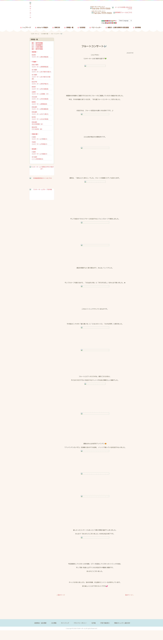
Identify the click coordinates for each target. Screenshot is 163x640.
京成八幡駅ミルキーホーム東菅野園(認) (40, 66)
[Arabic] (102, 20)
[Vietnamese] (116, 23)
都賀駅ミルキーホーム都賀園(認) (39, 103)
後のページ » (129, 595)
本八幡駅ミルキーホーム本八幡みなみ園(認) (41, 77)
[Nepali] (104, 23)
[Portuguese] (105, 23)
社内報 (94, 623)
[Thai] (110, 23)
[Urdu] (114, 23)
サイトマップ (65, 623)
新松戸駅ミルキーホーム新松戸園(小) (40, 83)
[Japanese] (116, 20)
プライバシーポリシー (80, 623)
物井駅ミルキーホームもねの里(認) (40, 118)
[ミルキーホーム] (30, 17)
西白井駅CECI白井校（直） (37, 128)
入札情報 (53, 623)
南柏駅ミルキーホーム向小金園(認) (40, 88)
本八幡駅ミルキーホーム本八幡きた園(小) (41, 71)
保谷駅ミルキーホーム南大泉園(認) (40, 56)
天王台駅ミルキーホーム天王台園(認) (40, 98)
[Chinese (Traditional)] (107, 20)
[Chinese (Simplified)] (105, 20)
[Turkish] (112, 23)
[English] (109, 20)
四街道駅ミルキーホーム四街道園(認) (40, 108)
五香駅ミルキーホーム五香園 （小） (40, 93)
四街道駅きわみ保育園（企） (38, 123)
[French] (110, 20)
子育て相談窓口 (105, 623)
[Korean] (102, 23)
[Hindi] (112, 20)
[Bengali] (104, 20)
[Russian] (107, 23)
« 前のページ (61, 595)
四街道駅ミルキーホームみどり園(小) (40, 113)
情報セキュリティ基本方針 (122, 623)
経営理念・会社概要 (40, 623)
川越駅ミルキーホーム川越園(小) (39, 153)
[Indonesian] (114, 20)
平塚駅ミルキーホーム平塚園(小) (39, 143)
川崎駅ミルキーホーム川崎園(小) (39, 138)
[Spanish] (109, 23)
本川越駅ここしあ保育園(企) (37, 158)
